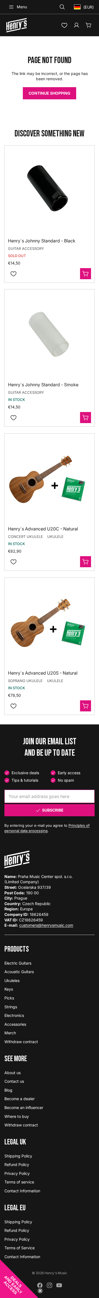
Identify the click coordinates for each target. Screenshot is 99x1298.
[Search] (62, 7)
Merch (10, 1032)
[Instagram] (49, 1285)
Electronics (14, 1015)
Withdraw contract (21, 1041)
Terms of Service (19, 1247)
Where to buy (16, 1116)
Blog (8, 1090)
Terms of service (19, 1182)
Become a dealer (19, 1098)
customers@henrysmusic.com (46, 925)
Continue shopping (49, 93)
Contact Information (22, 1190)
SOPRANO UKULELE (25, 680)
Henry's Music (56, 1273)
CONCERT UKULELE (25, 536)
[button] (19, 1278)
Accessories (15, 1024)
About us (12, 1072)
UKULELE (55, 536)
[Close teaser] (40, 1291)
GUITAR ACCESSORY (26, 248)
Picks (9, 998)
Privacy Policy (17, 1173)
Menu (22, 6)
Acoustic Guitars (19, 971)
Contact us (14, 1081)
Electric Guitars (17, 963)
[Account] (76, 25)
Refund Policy (16, 1164)
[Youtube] (59, 1285)
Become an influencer (23, 1107)
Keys (8, 989)
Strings (10, 1006)
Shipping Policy (18, 1156)
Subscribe (53, 810)
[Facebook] (40, 1285)
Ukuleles (12, 980)
